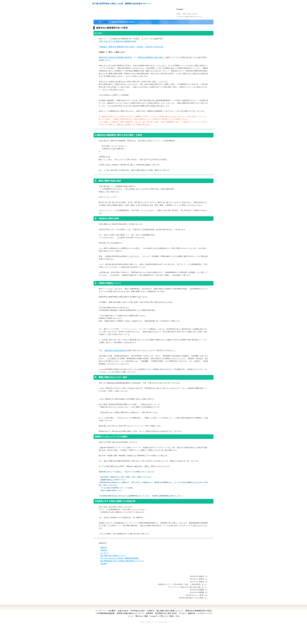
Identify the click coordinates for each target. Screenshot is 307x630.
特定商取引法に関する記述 (166, 613)
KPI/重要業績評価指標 (106, 613)
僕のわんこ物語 (141, 616)
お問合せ (150, 611)
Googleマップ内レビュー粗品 (162, 616)
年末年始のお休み (138, 611)
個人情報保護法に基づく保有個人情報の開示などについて (122, 561)
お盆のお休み (123, 611)
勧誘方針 (103, 547)
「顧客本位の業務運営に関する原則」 (150, 57)
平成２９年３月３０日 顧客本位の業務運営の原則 (117, 41)
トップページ (100, 611)
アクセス (182, 613)
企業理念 (103, 550)
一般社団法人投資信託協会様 (115, 350)
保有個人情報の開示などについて (130, 613)
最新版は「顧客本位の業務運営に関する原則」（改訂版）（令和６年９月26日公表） (132, 47)
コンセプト (104, 553)
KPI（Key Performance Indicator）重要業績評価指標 (119, 558)
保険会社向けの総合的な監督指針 (111, 57)
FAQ (177, 616)
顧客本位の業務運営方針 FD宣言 (199, 611)
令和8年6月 (128, 57)
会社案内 (103, 564)
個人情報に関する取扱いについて (113, 556)
